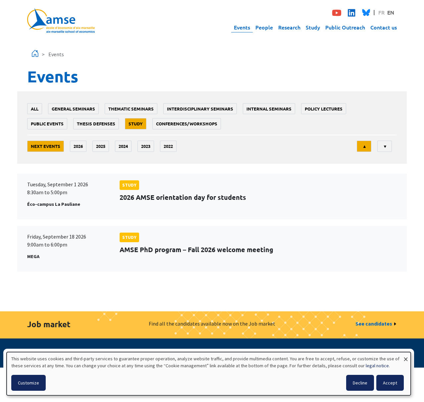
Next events (45, 146)
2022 (168, 146)
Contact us (383, 27)
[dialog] (209, 373)
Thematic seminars (131, 109)
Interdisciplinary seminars (200, 109)
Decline (360, 383)
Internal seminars (269, 109)
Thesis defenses (96, 123)
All (34, 109)
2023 (145, 146)
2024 (123, 146)
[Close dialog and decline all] (406, 356)
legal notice (377, 366)
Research (289, 27)
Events (242, 27)
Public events (47, 123)
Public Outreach (345, 27)
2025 (100, 146)
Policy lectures (324, 109)
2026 (78, 146)
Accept (390, 383)
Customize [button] (28, 383)
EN (390, 12)
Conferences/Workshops (186, 123)
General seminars (73, 109)
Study (313, 27)
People (264, 27)
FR (381, 12)
